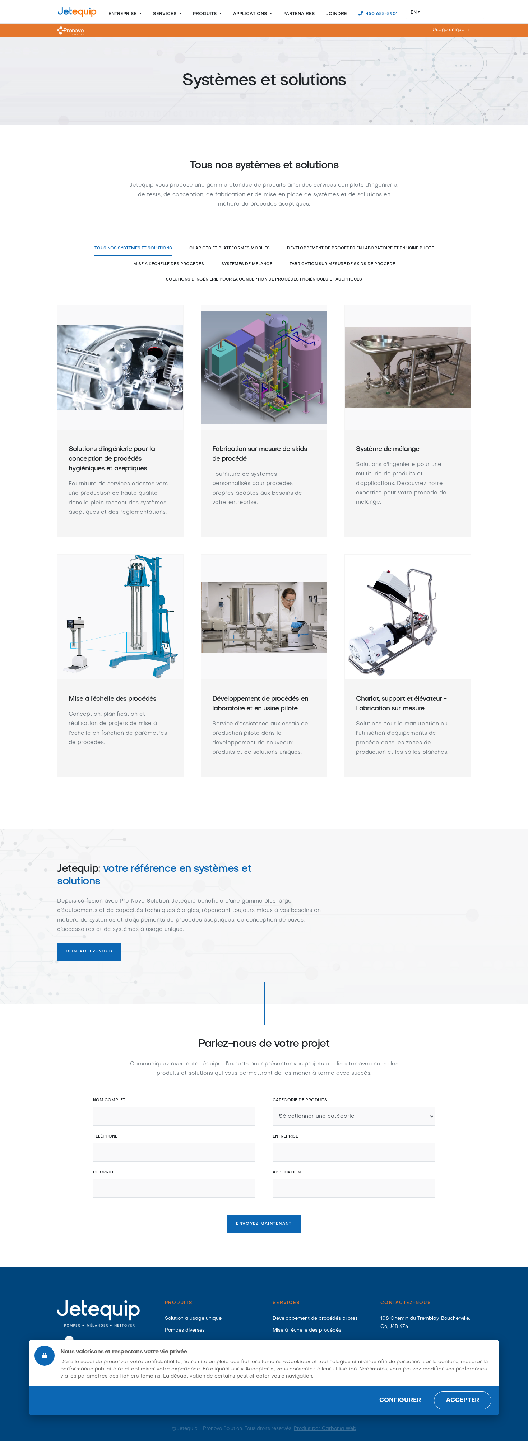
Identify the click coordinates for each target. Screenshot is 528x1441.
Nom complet (109, 1100)
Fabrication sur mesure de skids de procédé (342, 264)
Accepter (462, 1400)
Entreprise (285, 1137)
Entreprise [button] (123, 14)
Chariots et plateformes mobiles (229, 248)
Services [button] (165, 14)
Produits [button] (205, 14)
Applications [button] (251, 14)
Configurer (400, 1400)
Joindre (336, 14)
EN (414, 12)
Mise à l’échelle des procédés (168, 264)
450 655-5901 (381, 14)
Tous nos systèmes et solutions (133, 248)
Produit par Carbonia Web (325, 1428)
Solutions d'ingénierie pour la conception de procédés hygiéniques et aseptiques (264, 280)
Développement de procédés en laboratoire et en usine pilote (360, 248)
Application (287, 1172)
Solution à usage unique (193, 1318)
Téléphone (105, 1137)
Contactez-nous (89, 951)
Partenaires (299, 14)
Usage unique (448, 30)
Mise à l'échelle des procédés (307, 1330)
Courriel (103, 1172)
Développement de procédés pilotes (315, 1318)
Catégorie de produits (300, 1100)
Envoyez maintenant (264, 1224)
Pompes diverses (185, 1330)
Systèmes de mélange (246, 264)
